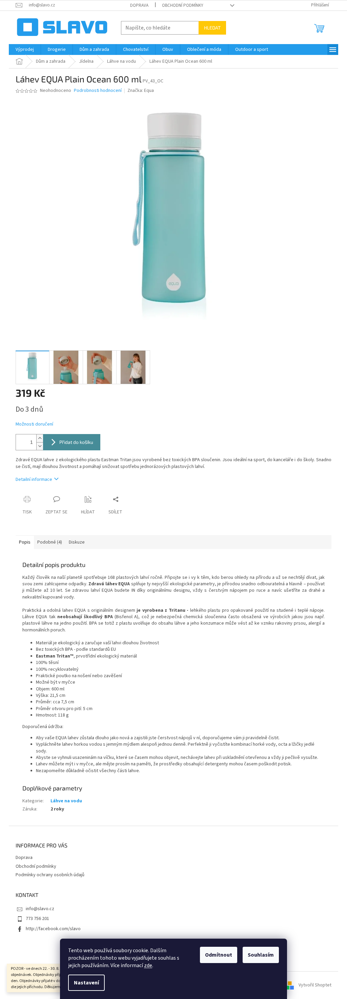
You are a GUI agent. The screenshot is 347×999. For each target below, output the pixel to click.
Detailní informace (34, 479)
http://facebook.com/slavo (53, 928)
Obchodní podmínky (182, 5)
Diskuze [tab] (77, 542)
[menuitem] (25, 49)
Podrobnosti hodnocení (98, 90)
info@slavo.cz (40, 908)
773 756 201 (37, 918)
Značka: (140, 90)
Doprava (139, 5)
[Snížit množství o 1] (39, 446)
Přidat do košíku (76, 442)
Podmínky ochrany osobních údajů (50, 874)
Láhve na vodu (66, 801)
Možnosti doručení (34, 424)
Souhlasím (261, 955)
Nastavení (86, 982)
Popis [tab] (24, 542)
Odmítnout (218, 955)
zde (148, 965)
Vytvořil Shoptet (315, 985)
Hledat (212, 28)
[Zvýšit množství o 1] (39, 438)
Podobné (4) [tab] (49, 542)
